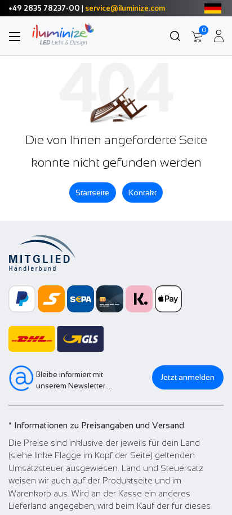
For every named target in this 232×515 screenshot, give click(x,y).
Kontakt (142, 192)
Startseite (92, 192)
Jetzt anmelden (188, 377)
